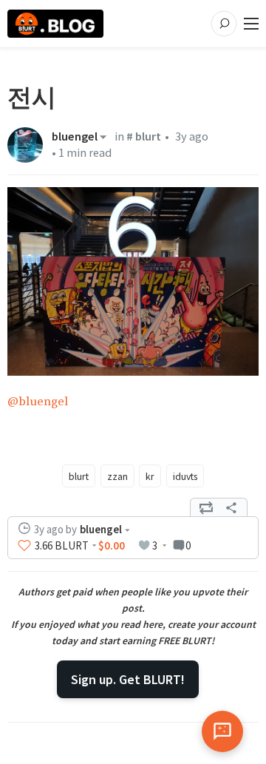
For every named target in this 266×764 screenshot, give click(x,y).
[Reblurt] (206, 507)
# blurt (143, 136)
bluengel (75, 136)
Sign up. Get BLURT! (128, 679)
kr (150, 476)
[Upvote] (24, 545)
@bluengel (37, 402)
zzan (117, 476)
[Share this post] (231, 507)
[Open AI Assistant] (222, 731)
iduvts (185, 476)
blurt (79, 476)
